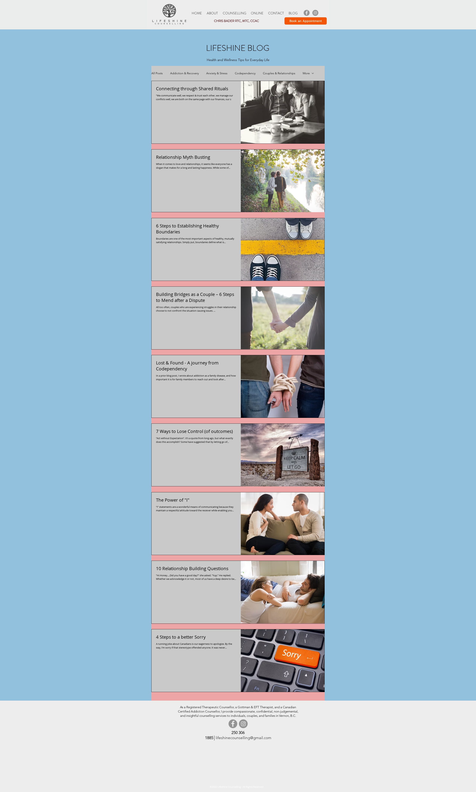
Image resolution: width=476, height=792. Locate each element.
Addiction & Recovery (184, 73)
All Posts (157, 73)
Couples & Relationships (279, 73)
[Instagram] (315, 13)
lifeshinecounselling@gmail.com (243, 737)
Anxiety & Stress (216, 73)
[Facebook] (307, 13)
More (306, 73)
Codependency (245, 73)
